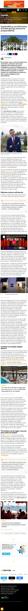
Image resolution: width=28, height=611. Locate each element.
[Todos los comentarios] (2, 609)
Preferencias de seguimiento (7, 593)
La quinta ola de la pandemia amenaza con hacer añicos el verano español (13, 524)
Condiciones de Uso (12, 586)
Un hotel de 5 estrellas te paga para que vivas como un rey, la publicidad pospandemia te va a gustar (13, 389)
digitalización (4, 455)
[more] (25, 211)
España (3, 385)
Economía (20, 574)
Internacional (13, 574)
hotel (6, 533)
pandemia (11, 533)
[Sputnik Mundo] (4, 10)
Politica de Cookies (14, 589)
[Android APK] (4, 597)
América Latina (4, 574)
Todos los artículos (7, 59)
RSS (16, 591)
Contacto (12, 588)
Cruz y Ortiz (9, 171)
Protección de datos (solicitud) (7, 591)
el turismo (8, 435)
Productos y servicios (5, 588)
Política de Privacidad (5, 589)
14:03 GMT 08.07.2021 (5, 33)
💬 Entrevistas (23, 533)
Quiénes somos (4, 586)
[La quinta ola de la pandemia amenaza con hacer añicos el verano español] (14, 510)
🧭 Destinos (16, 533)
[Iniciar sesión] (20, 9)
